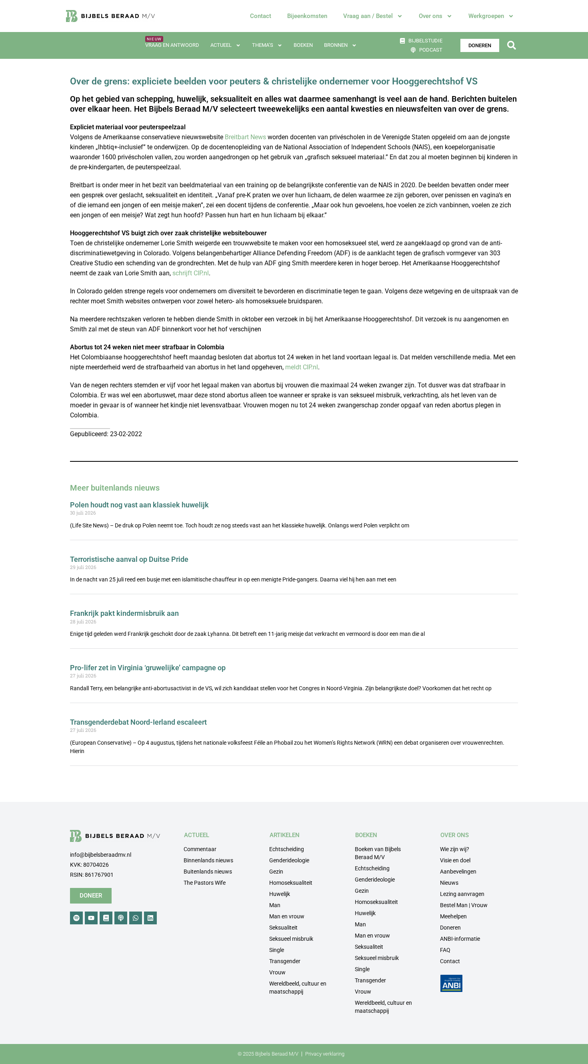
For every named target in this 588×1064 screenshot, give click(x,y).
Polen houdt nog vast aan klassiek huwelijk (139, 505)
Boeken (303, 45)
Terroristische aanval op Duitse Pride (129, 559)
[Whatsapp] (135, 918)
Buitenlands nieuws (208, 871)
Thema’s (262, 45)
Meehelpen (453, 916)
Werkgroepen (486, 16)
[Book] (106, 918)
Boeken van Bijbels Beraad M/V (378, 853)
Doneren (450, 927)
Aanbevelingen (458, 871)
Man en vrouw (286, 916)
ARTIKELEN (285, 835)
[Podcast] (120, 918)
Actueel (221, 45)
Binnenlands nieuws (208, 860)
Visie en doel (455, 860)
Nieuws (449, 883)
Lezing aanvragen (462, 894)
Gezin (276, 871)
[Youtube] (91, 918)
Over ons (430, 16)
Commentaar (200, 849)
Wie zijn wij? (454, 849)
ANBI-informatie (460, 939)
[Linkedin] (150, 918)
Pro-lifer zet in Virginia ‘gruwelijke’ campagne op (148, 667)
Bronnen (336, 45)
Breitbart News (245, 137)
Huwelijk (279, 894)
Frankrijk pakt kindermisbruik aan (124, 613)
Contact (260, 16)
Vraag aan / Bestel (368, 16)
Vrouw (277, 972)
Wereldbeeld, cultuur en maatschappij (297, 987)
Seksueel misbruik (291, 939)
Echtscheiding (286, 849)
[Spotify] (76, 918)
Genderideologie (289, 860)
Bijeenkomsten (307, 16)
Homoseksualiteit (290, 883)
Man (274, 905)
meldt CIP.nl (301, 367)
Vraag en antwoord (172, 45)
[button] (511, 45)
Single (276, 950)
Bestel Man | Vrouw (464, 905)
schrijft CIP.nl (190, 273)
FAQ (445, 950)
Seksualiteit (283, 927)
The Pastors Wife (205, 883)
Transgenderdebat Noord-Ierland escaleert (138, 722)
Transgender (284, 961)
